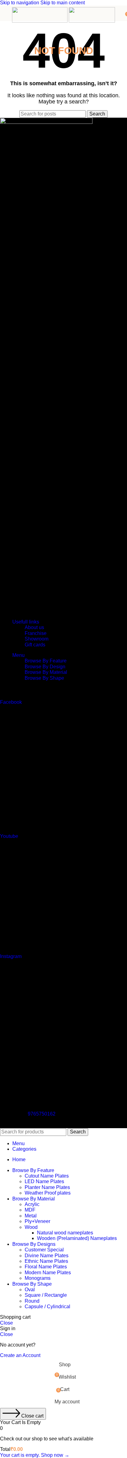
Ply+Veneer (37, 1221)
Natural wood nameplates (65, 1232)
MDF (30, 1209)
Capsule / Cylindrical (47, 1306)
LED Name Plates (44, 1181)
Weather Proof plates (48, 1192)
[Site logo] (40, 20)
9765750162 (41, 1113)
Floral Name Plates (46, 1266)
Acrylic (32, 1204)
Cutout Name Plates (47, 1176)
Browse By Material (46, 672)
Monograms (38, 1278)
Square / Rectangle (46, 1295)
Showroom (36, 638)
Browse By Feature (46, 660)
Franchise (36, 633)
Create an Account (20, 1355)
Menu (18, 655)
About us (34, 627)
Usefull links (25, 621)
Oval (30, 1289)
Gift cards (35, 644)
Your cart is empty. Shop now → (34, 1455)
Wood (31, 1227)
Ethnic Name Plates (46, 1261)
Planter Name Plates (47, 1187)
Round (32, 1301)
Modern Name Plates (48, 1272)
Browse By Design (45, 666)
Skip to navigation (20, 2)
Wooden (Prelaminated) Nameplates (77, 1238)
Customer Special (44, 1249)
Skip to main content (62, 2)
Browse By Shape (44, 678)
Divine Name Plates (46, 1255)
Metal (31, 1215)
